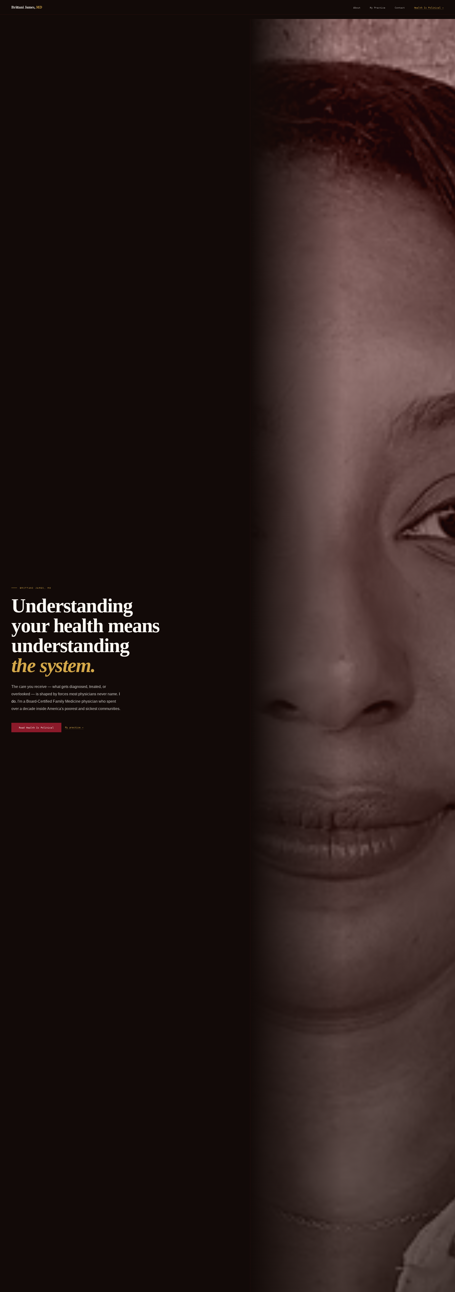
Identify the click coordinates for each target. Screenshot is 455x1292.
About (356, 7)
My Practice (377, 7)
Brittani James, (26, 7)
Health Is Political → (429, 7)
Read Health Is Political (36, 727)
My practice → (74, 727)
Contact (400, 7)
